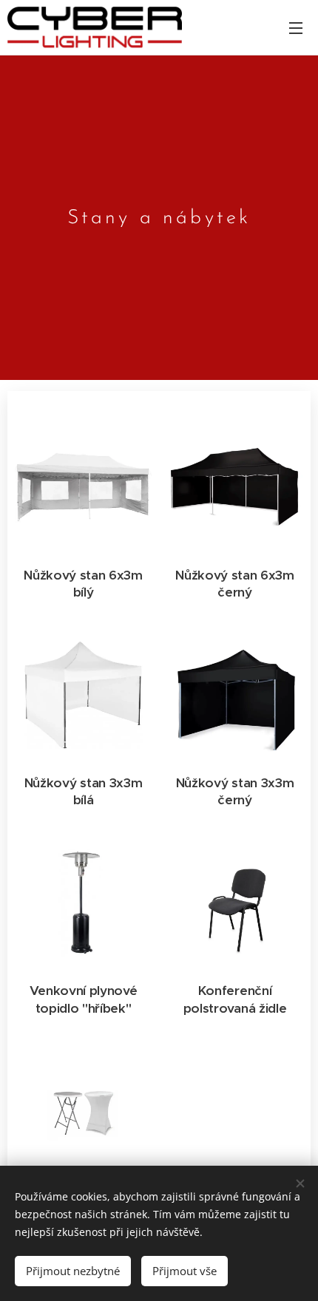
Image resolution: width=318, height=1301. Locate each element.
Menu (296, 27)
